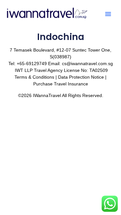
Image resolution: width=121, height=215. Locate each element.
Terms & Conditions (34, 77)
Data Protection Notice (81, 77)
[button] (108, 14)
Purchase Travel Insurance (60, 83)
